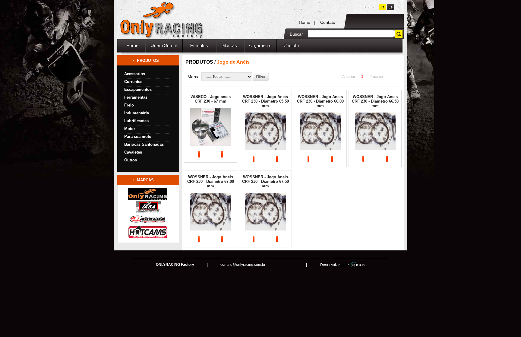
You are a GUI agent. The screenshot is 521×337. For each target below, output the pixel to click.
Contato (327, 22)
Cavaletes (133, 152)
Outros (130, 160)
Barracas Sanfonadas (144, 144)
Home (304, 22)
